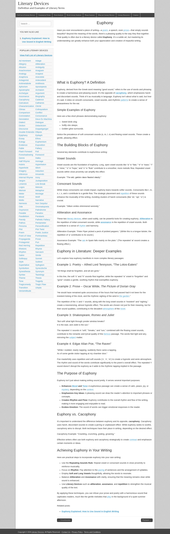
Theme (22, 278)
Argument (39, 93)
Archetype (23, 93)
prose (126, 30)
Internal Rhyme (26, 177)
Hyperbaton (40, 164)
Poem (21, 232)
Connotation (24, 116)
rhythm (82, 226)
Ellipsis (38, 132)
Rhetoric (23, 249)
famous (107, 334)
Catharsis (39, 103)
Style (21, 262)
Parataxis (39, 216)
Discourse (23, 129)
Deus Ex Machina (43, 119)
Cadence (39, 100)
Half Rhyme (24, 161)
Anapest (39, 74)
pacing (101, 470)
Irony (37, 177)
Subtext (38, 262)
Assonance (24, 96)
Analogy (22, 74)
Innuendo (39, 174)
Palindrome (40, 210)
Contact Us (66, 532)
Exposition (40, 145)
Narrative (39, 200)
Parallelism (24, 216)
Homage (39, 161)
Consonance (41, 116)
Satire (21, 255)
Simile (38, 255)
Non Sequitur (41, 203)
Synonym (39, 271)
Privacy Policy (77, 532)
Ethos (38, 138)
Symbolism (24, 268)
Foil (37, 151)
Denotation (24, 119)
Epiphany (23, 135)
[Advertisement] (105, 61)
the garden (124, 296)
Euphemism (40, 142)
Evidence (23, 145)
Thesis (38, 278)
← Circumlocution (64, 520)
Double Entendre (26, 132)
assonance (106, 222)
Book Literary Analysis (74, 15)
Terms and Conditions (92, 532)
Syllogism (39, 265)
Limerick (23, 184)
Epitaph (38, 135)
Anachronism (25, 70)
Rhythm (22, 252)
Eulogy (22, 142)
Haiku (38, 158)
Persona (23, 226)
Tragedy (39, 281)
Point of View (25, 236)
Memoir (22, 190)
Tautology (39, 275)
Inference (23, 174)
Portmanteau (41, 236)
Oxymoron (23, 210)
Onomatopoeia (42, 206)
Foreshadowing (26, 155)
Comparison (24, 112)
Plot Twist (39, 229)
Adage (38, 61)
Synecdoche (41, 268)
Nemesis (23, 203)
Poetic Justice (41, 232)
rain (83, 240)
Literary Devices (33, 3)
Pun (37, 242)
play (109, 497)
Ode (21, 206)
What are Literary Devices (106, 15)
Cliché (38, 106)
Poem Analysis (58, 15)
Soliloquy (23, 258)
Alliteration (145, 219)
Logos (22, 187)
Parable (22, 213)
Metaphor (39, 190)
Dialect (22, 122)
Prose (38, 239)
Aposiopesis (41, 87)
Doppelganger (41, 129)
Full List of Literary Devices (26, 15)
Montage (39, 194)
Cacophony (24, 100)
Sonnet (38, 258)
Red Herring (24, 245)
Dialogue (39, 122)
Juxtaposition (41, 181)
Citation (135, 15)
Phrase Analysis (90, 15)
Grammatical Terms (45, 15)
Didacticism (40, 125)
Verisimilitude (25, 291)
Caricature (23, 103)
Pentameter (40, 223)
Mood (75, 386)
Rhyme (38, 249)
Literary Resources (124, 15)
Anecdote (39, 77)
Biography (40, 96)
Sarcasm (39, 252)
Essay (22, 138)
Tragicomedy (25, 284)
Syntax (22, 275)
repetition (125, 193)
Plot (20, 229)
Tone (84, 386)
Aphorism (23, 87)
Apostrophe (24, 90)
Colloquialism (41, 109)
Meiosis (38, 187)
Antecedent (40, 80)
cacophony (121, 93)
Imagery (22, 171)
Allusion (22, 67)
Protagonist (24, 242)
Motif (37, 197)
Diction (22, 125)
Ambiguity (40, 67)
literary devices (74, 219)
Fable (21, 148)
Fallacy (38, 148)
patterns (124, 100)
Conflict (38, 112)
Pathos (22, 223)
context (90, 389)
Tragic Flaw (40, 284)
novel (122, 309)
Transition (23, 288)
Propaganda (24, 239)
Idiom (37, 168)
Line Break (40, 184)
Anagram (39, 70)
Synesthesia (24, 271)
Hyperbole (23, 168)
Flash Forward (25, 151)
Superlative (24, 265)
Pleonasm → (146, 520)
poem (105, 30)
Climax (22, 109)
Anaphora (23, 77)
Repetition (40, 245)
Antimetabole (25, 83)
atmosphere (108, 309)
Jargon (22, 181)
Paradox (39, 213)
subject (72, 337)
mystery (65, 389)
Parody (22, 219)
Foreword (39, 155)
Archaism (39, 90)
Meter (21, 194)
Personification (42, 226)
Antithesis (39, 83)
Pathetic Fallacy (42, 219)
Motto (21, 200)
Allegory (22, 64)
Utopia (38, 288)
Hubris (22, 164)
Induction (39, 171)
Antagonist (24, 80)
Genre (22, 158)
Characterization (26, 106)
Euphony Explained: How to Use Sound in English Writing (90, 511)
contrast (133, 439)
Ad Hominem (25, 61)
